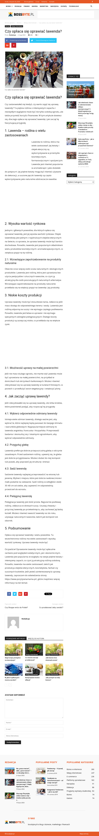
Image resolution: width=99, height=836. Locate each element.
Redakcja (12, 35)
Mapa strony (84, 834)
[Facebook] (92, 1)
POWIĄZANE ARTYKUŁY (15, 638)
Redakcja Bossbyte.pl (76, 94)
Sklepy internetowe (16, 26)
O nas (37, 2)
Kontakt (51, 2)
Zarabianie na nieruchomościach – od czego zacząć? (55, 781)
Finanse (27, 6)
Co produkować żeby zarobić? (51, 607)
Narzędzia (54, 6)
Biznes (8, 6)
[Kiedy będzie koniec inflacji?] (34, 669)
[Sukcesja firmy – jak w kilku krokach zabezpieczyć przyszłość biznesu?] (71, 141)
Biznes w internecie (74, 769)
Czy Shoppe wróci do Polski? (16, 607)
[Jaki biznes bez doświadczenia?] (54, 649)
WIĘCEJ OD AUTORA (36, 638)
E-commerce (72, 776)
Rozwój (64, 6)
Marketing (44, 6)
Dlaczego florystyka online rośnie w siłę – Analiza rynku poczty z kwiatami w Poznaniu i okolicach (85, 127)
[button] (91, 6)
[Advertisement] (66, 14)
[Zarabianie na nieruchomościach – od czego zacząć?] (40, 780)
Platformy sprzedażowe (76, 780)
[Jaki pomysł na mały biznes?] (54, 669)
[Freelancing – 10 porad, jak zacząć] (40, 771)
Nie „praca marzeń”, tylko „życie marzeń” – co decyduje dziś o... (23, 771)
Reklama (44, 2)
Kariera (35, 6)
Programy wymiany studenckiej (79, 791)
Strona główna (28, 2)
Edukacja (18, 6)
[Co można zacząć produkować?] (34, 649)
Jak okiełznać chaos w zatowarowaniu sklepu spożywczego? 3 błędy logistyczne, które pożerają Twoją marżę (85, 109)
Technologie (74, 6)
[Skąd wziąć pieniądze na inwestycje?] (14, 649)
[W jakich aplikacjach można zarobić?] (14, 669)
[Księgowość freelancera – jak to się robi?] (40, 792)
